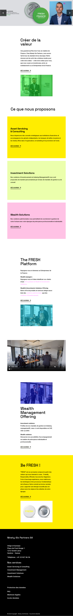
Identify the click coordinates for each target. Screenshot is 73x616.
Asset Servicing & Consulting (18, 567)
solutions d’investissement (29, 295)
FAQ (8, 591)
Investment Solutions (15, 573)
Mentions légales (13, 595)
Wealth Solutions (13, 576)
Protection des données (16, 588)
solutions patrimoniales (34, 293)
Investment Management (16, 570)
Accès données (13, 598)
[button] (3, 13)
